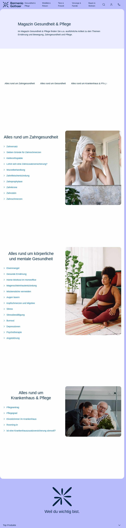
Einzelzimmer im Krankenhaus (21, 419)
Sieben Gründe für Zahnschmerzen (24, 152)
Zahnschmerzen (14, 199)
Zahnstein (11, 193)
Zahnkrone (12, 187)
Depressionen (13, 326)
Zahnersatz (12, 146)
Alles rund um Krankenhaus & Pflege (89, 83)
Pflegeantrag (13, 407)
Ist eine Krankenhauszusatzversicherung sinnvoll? (31, 430)
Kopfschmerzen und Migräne (21, 303)
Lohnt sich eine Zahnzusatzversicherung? (27, 164)
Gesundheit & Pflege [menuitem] (30, 4)
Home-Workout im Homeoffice (21, 279)
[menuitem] (104, 4)
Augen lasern (13, 297)
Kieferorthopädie (15, 158)
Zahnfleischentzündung (18, 175)
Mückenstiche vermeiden (19, 291)
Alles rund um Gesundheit (53, 83)
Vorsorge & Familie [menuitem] (76, 4)
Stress (10, 309)
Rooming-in (12, 424)
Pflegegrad (12, 413)
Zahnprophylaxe (14, 181)
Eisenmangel (13, 268)
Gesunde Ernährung (16, 274)
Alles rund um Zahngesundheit (20, 83)
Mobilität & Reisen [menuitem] (46, 4)
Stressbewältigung (16, 314)
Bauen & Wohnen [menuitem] (91, 4)
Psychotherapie (14, 332)
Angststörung (13, 338)
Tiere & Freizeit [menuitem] (61, 4)
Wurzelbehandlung (16, 170)
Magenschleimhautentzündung (22, 285)
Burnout (10, 320)
